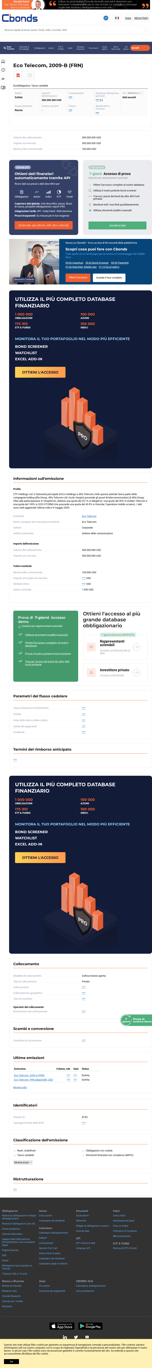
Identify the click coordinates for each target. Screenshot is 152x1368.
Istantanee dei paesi (123, 1220)
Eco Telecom (89, 516)
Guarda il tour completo (109, 277)
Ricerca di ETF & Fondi (125, 1248)
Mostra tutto (20, 1087)
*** (70, 97)
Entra (128, 18)
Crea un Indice (120, 1225)
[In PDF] (18, 75)
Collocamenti (46, 1243)
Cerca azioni (45, 1215)
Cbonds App (82, 1231)
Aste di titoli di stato (49, 1253)
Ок (11, 1361)
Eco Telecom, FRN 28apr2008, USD (33, 1079)
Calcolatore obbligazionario (91, 1285)
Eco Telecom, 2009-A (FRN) (29, 1075)
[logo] (20, 18)
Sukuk (5, 1260)
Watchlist (81, 1220)
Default (43, 1238)
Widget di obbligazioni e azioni (92, 1225)
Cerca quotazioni (11, 1228)
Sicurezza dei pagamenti (52, 1291)
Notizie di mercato (12, 1285)
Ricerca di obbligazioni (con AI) (18, 1223)
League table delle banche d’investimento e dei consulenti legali (18, 1242)
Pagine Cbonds (10, 1250)
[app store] (61, 1326)
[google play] (90, 1326)
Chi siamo (126, 48)
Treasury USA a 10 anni (14, 1273)
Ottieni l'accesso (78, 277)
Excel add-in (104, 48)
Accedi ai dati (117, 225)
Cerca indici (119, 1215)
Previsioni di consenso (125, 1231)
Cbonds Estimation (12, 1234)
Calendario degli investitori (53, 1263)
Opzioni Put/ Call (48, 1248)
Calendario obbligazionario (53, 1232)
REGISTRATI (141, 18)
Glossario (7, 1306)
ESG (4, 1255)
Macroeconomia (121, 1236)
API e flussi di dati (85, 1243)
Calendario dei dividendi (52, 1220)
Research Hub (9, 1291)
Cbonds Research (11, 1296)
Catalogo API (83, 1248)
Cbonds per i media (12, 1301)
